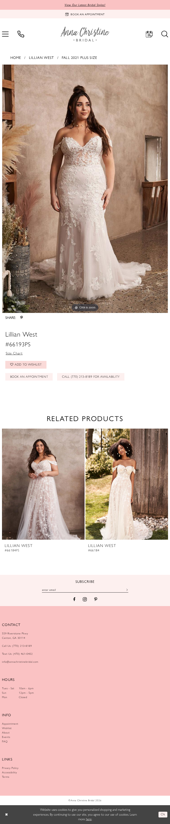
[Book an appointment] (149, 34)
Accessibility (9, 772)
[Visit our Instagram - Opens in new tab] (85, 599)
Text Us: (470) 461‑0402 (17, 653)
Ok (163, 814)
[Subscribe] (126, 590)
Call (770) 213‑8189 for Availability (91, 377)
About (6, 732)
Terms (5, 776)
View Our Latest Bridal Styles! (85, 5)
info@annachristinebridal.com (20, 661)
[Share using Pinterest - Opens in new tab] (21, 317)
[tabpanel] (85, 189)
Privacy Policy (10, 768)
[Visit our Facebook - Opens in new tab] (74, 599)
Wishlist (7, 728)
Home (15, 57)
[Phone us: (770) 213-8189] (21, 34)
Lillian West (41, 57)
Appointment (10, 723)
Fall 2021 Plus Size (79, 57)
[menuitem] (21, 34)
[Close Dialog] (6, 814)
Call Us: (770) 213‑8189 (17, 645)
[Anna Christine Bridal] (85, 34)
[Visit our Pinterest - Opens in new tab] (95, 599)
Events (6, 737)
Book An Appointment (29, 377)
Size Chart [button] (14, 353)
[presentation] (43, 484)
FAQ (5, 741)
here (89, 819)
